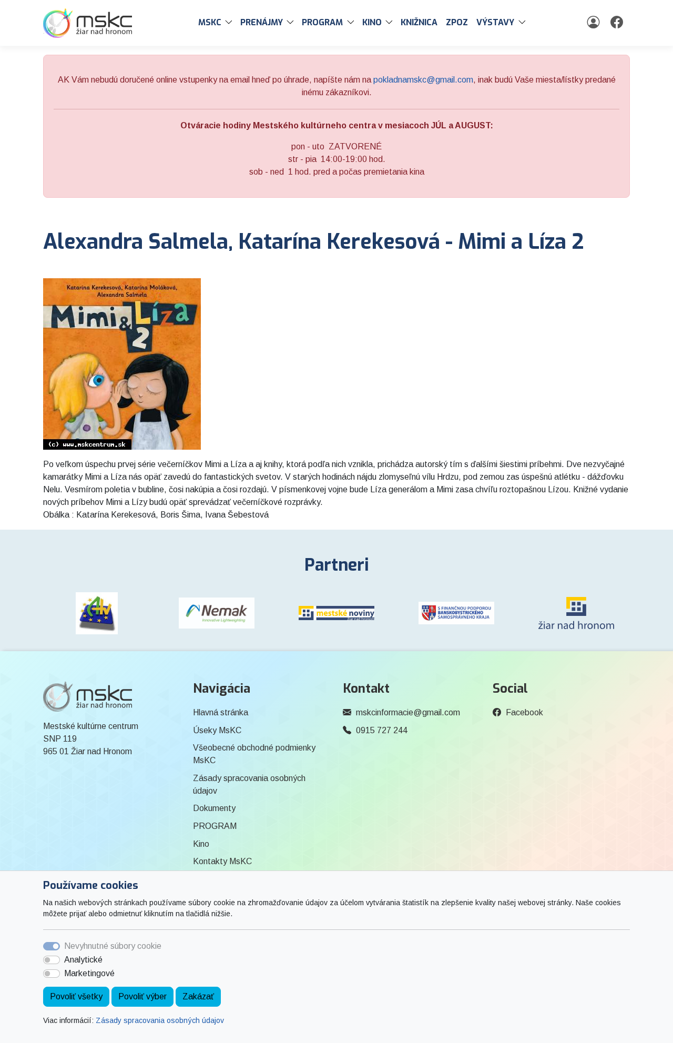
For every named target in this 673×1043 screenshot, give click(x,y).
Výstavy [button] (495, 22)
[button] (231, 22)
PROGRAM (215, 826)
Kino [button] (372, 22)
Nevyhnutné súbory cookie (112, 945)
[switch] (51, 960)
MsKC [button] (209, 22)
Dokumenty (214, 808)
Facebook (524, 712)
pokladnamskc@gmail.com (423, 79)
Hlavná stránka (220, 712)
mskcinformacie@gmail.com (408, 712)
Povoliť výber (142, 996)
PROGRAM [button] (322, 22)
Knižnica (419, 22)
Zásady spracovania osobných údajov (160, 1020)
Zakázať (198, 996)
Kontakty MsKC (222, 861)
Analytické (83, 959)
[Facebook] (618, 22)
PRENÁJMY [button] (261, 22)
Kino (201, 843)
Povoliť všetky (76, 996)
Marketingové (89, 973)
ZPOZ (457, 22)
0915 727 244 (381, 730)
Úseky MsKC (217, 730)
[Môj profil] (594, 22)
